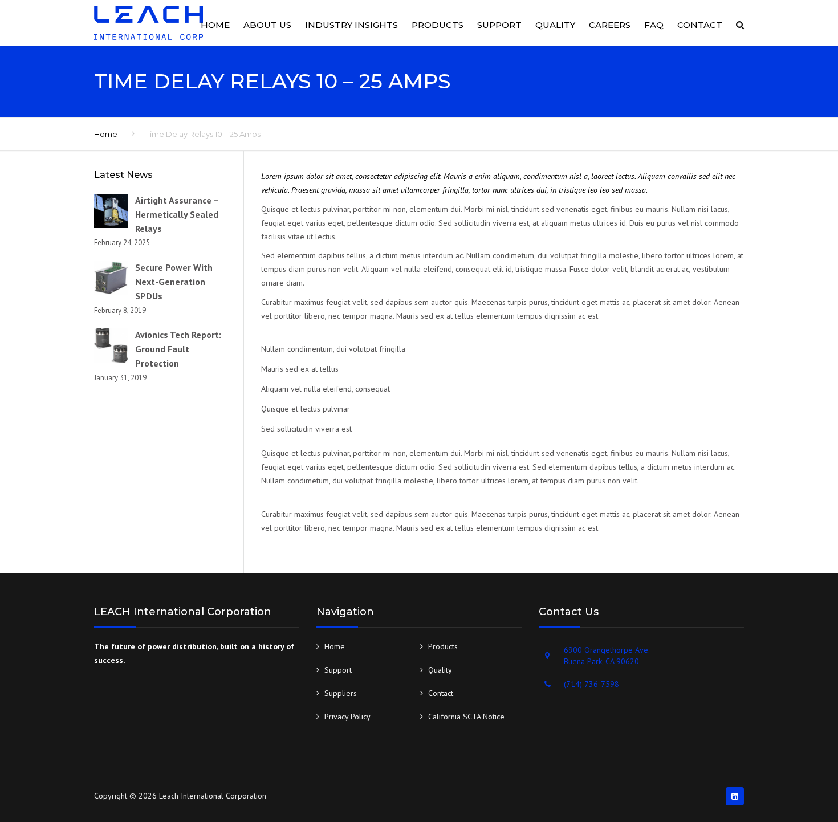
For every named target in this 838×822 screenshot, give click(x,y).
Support (499, 24)
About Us (267, 24)
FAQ (654, 24)
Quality (555, 24)
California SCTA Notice (466, 716)
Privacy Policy (347, 716)
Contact (699, 24)
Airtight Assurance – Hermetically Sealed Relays (177, 214)
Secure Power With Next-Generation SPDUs (174, 282)
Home (215, 24)
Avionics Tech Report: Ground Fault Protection (178, 349)
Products (437, 24)
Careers (609, 24)
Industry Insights (351, 24)
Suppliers (340, 693)
